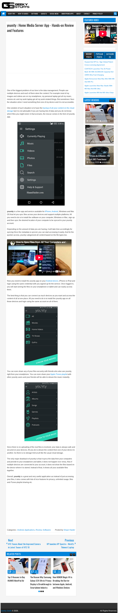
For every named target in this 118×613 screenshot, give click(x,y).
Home (3, 13)
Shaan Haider (69, 530)
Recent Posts (89, 55)
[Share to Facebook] (21, 560)
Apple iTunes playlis (58, 374)
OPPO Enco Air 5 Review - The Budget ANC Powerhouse (98, 148)
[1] (39, 591)
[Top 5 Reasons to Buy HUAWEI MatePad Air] (18, 566)
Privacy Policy (98, 13)
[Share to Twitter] (24, 560)
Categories (110, 55)
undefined (106, 112)
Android (55, 211)
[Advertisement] (38, 53)
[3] (43, 591)
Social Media (54, 13)
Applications (30, 530)
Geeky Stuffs (6, 611)
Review (39, 530)
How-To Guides (23, 13)
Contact (87, 13)
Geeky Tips (11, 13)
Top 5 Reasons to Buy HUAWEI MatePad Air (16, 578)
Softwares (47, 530)
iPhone (48, 211)
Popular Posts (99, 55)
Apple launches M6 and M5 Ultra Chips (99, 92)
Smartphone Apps (67, 13)
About (78, 13)
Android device (52, 281)
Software (34, 13)
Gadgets (44, 13)
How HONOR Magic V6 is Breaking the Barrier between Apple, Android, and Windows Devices (98, 124)
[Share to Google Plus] (26, 560)
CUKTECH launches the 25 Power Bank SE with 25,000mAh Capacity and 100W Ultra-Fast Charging (99, 72)
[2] (41, 591)
